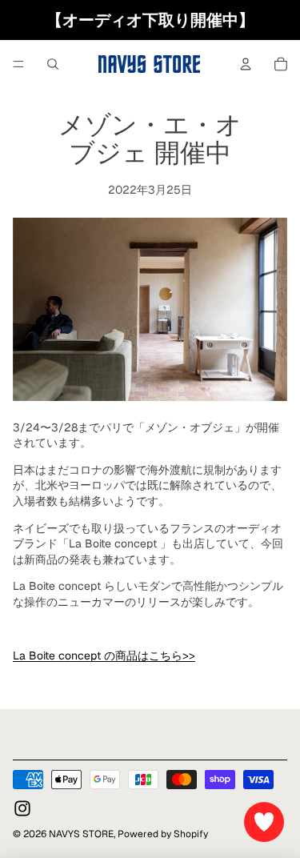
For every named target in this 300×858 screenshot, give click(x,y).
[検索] (52, 64)
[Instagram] (22, 808)
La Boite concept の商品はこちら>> (104, 655)
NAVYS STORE (81, 834)
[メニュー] (18, 64)
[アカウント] (245, 64)
